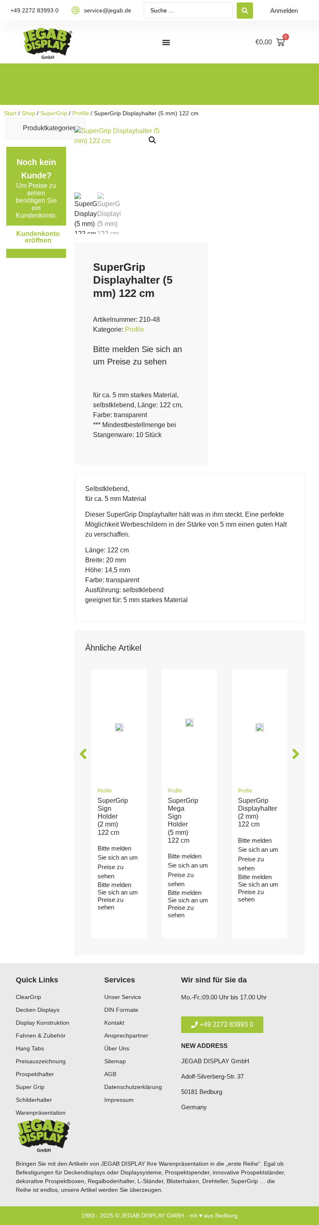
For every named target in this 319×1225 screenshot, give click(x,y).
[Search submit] (245, 10)
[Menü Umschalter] (166, 42)
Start (10, 113)
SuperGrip (53, 113)
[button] (152, 140)
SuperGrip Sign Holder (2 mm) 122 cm (113, 816)
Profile (80, 113)
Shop (28, 113)
